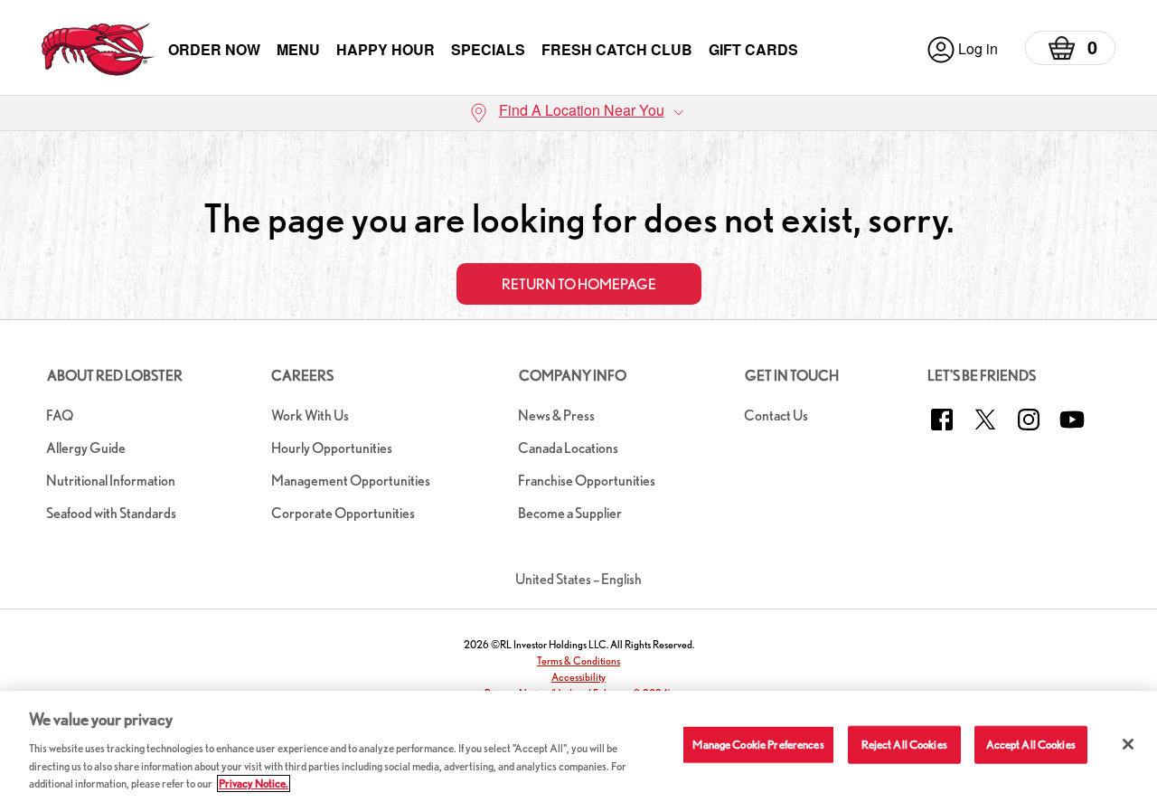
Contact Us (776, 415)
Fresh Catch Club (616, 49)
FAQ (59, 415)
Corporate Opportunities (343, 513)
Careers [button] (302, 375)
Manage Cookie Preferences (757, 744)
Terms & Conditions (578, 660)
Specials (488, 49)
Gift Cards (753, 49)
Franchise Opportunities (586, 480)
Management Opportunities (350, 480)
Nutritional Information (110, 480)
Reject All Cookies (904, 744)
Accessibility (578, 677)
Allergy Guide (86, 448)
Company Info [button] (572, 375)
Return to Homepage (579, 284)
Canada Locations (568, 448)
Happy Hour (385, 49)
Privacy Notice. (253, 783)
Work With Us (310, 415)
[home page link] (98, 49)
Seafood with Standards (111, 513)
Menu (298, 49)
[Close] (1128, 744)
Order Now (214, 49)
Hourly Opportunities (331, 448)
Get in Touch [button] (792, 375)
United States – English (578, 579)
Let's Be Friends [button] (981, 375)
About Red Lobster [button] (115, 375)
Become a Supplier (570, 513)
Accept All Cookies (1031, 744)
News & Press (556, 415)
